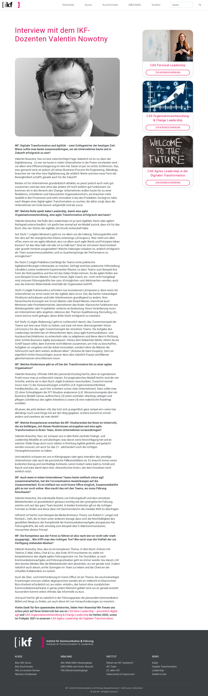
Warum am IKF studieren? (120, 662)
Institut (156, 4)
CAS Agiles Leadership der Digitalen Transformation (82, 618)
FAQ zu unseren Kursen (27, 670)
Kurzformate (110, 4)
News (155, 656)
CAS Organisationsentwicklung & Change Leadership (56, 614)
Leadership (158, 670)
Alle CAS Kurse (23, 662)
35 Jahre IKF (113, 670)
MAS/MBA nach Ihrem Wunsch (77, 666)
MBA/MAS (135, 4)
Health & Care (159, 674)
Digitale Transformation (164, 666)
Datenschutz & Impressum (120, 674)
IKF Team (111, 666)
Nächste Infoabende (26, 674)
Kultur (155, 662)
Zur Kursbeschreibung (167, 72)
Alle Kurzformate (24, 666)
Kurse (88, 4)
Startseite (68, 4)
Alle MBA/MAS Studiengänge (76, 662)
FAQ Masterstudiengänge (74, 670)
